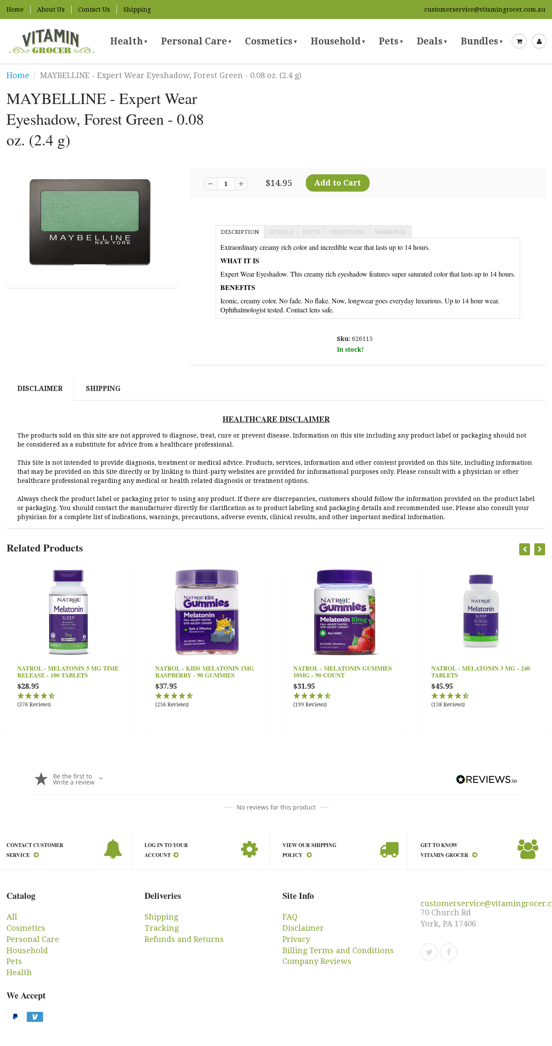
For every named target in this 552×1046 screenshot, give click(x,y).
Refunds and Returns (184, 939)
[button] (69, 700)
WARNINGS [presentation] (390, 232)
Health (128, 41)
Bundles (481, 41)
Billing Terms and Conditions (338, 950)
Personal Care (196, 41)
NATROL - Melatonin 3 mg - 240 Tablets (480, 672)
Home (15, 9)
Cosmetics (271, 41)
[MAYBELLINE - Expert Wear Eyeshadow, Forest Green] (92, 223)
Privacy (296, 939)
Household (337, 41)
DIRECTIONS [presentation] (347, 232)
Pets (391, 41)
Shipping (137, 9)
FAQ (290, 916)
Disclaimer (40, 388)
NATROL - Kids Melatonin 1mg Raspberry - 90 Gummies (204, 672)
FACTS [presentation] (311, 232)
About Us (51, 9)
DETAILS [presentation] (281, 232)
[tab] (240, 231)
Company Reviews (316, 961)
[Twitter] (429, 952)
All (11, 916)
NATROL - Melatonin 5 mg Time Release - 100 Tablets (68, 672)
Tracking (161, 928)
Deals (432, 41)
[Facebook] (448, 952)
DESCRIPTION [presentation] (240, 232)
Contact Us (94, 9)
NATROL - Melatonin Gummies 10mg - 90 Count (342, 672)
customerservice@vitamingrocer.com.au (485, 9)
